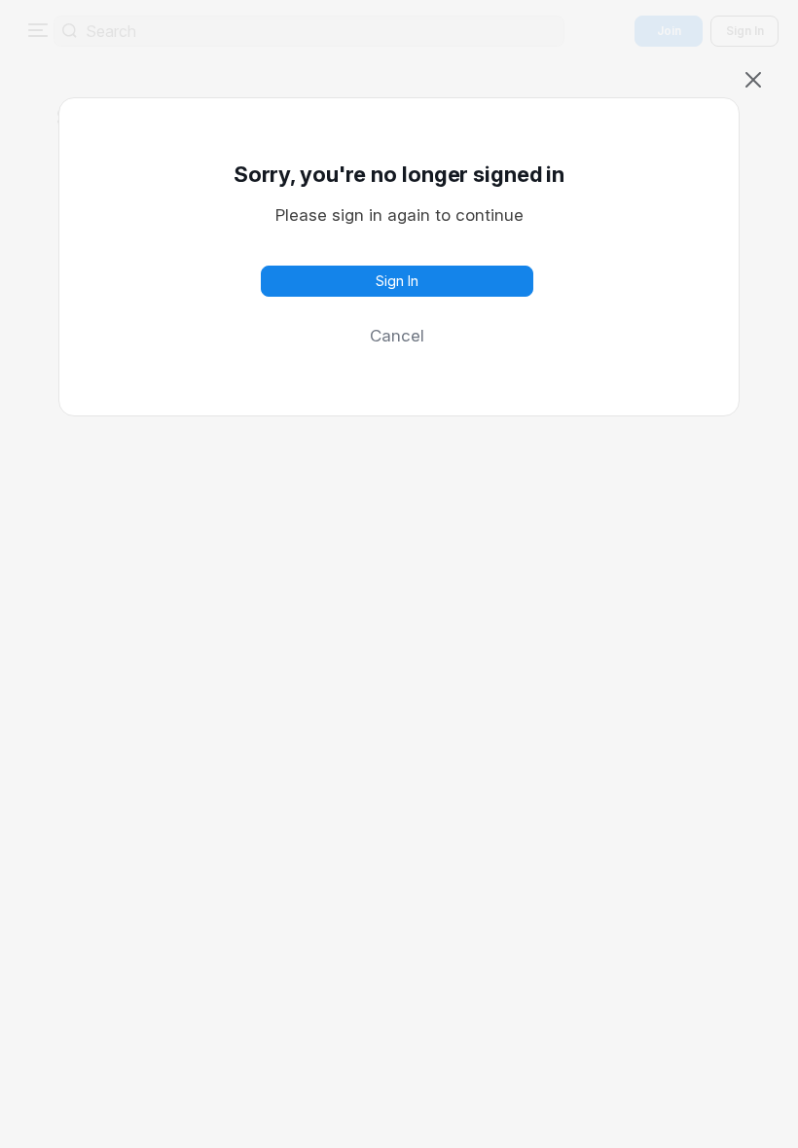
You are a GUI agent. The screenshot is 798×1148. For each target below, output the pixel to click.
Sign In (397, 280)
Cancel (397, 335)
